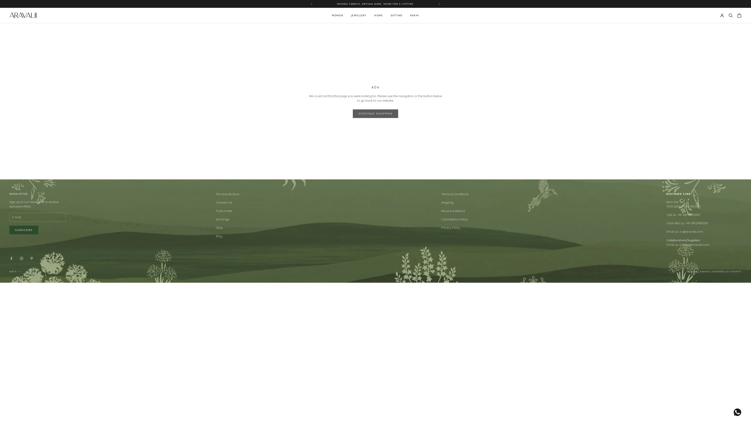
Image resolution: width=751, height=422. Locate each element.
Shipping (447, 203)
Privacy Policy (450, 228)
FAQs (219, 228)
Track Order (224, 211)
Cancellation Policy (454, 219)
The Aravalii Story (227, 194)
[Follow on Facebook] (11, 258)
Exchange (222, 219)
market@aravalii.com (694, 245)
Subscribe (24, 230)
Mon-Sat (672, 202)
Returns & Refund (453, 211)
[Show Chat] (738, 412)
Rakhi (414, 15)
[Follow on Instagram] (21, 258)
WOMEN (337, 15)
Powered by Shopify (727, 271)
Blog (219, 236)
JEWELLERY (359, 15)
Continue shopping (375, 113)
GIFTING (396, 15)
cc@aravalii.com (691, 232)
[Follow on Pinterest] (32, 258)
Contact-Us (224, 203)
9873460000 (691, 215)
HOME (378, 15)
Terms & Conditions (455, 194)
